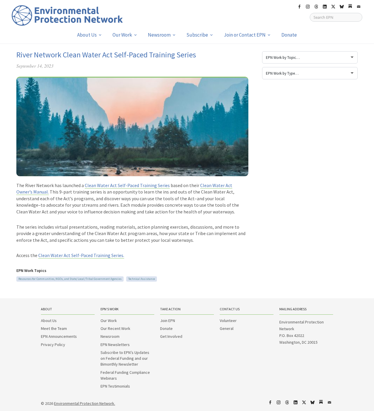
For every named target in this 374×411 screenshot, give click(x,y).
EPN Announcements (59, 336)
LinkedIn (324, 6)
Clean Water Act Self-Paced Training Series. (81, 255)
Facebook (299, 6)
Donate (289, 35)
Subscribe (197, 35)
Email (358, 6)
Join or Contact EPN (245, 35)
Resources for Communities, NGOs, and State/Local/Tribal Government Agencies (70, 279)
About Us (87, 35)
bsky (341, 6)
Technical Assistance (141, 279)
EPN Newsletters (115, 344)
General (226, 328)
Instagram (307, 6)
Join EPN (167, 320)
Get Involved (171, 336)
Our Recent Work (115, 328)
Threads (316, 6)
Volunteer (228, 320)
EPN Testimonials (115, 386)
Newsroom (159, 35)
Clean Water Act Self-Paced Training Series (127, 185)
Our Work (122, 35)
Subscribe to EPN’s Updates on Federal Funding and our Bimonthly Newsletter (125, 358)
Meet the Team (54, 328)
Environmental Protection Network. (84, 403)
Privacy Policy (53, 344)
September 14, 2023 (34, 66)
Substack (350, 6)
